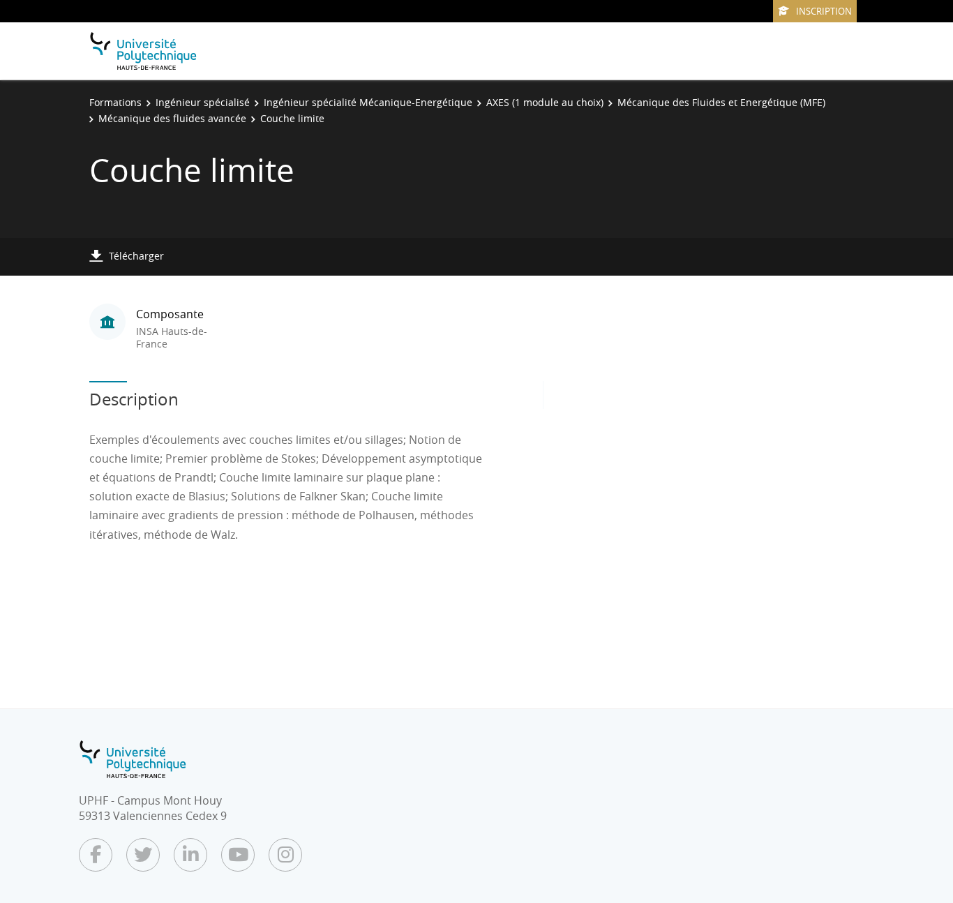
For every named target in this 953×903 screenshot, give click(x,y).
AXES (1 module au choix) (544, 102)
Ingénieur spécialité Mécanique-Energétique (368, 102)
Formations (115, 102)
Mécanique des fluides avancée (172, 118)
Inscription (824, 11)
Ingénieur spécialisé (203, 102)
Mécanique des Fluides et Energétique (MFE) (721, 102)
